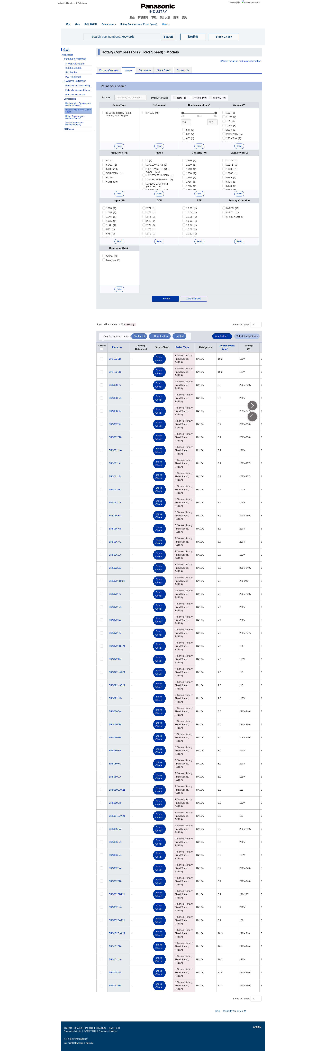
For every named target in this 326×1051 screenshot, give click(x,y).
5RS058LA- (115, 411)
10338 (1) (232, 169)
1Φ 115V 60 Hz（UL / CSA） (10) (157, 170)
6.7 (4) (190, 138)
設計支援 (165, 17)
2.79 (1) (151, 233)
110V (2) (231, 117)
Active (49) (200, 97)
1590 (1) (191, 164)
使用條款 (89, 1028)
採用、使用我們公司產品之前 (230, 1011)
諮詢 (184, 17)
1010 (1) (111, 208)
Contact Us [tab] (183, 70)
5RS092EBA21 (117, 894)
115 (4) (230, 121)
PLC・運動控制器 (73, 77)
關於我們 (68, 1028)
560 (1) (110, 229)
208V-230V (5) (234, 134)
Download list (161, 336)
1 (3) (149, 160)
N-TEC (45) (232, 208)
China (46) (112, 255)
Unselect (179, 336)
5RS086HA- (115, 842)
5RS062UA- (115, 502)
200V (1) (231, 129)
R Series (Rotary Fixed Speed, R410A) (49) (118, 114)
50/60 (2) (111, 164)
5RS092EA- (115, 868)
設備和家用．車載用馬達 (75, 81)
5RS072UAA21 (117, 672)
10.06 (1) (191, 221)
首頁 (68, 24)
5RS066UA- (115, 554)
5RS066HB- (115, 528)
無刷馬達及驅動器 (73, 68)
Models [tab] (128, 70)
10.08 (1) (191, 229)
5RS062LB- (115, 476)
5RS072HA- (115, 607)
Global (257, 2)
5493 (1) (231, 186)
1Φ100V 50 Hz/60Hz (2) (159, 179)
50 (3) (109, 160)
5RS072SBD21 (117, 646)
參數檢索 (192, 36)
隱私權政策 (101, 1028)
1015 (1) (111, 212)
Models (165, 24)
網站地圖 (78, 1028)
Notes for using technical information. (242, 61)
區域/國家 (256, 1027)
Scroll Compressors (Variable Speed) (74, 123)
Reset (119, 146)
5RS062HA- (115, 450)
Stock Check (224, 36)
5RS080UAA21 (117, 789)
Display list (139, 336)
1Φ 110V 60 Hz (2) (156, 164)
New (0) (182, 97)
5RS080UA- (115, 776)
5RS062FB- (115, 437)
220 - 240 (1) (233, 138)
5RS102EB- (115, 946)
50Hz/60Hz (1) (114, 173)
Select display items (247, 336)
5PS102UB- (115, 358)
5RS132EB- (115, 985)
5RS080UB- (115, 802)
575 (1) (110, 233)
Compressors (109, 24)
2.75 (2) (151, 216)
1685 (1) (191, 177)
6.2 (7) (190, 134)
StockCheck (158, 359)
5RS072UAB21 (117, 685)
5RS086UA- (115, 855)
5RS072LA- (115, 633)
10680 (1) (232, 173)
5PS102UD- (115, 372)
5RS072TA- (115, 659)
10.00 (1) (191, 208)
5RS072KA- (115, 620)
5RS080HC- (115, 763)
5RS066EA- (115, 515)
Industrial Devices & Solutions (72, 3)
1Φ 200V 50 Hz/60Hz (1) (160, 175)
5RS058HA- (115, 398)
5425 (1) (231, 181)
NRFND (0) (219, 97)
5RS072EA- (115, 567)
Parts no (106, 97)
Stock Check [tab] (164, 70)
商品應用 (143, 17)
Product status (159, 98)
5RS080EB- (115, 724)
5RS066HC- (115, 541)
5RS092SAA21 (117, 920)
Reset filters (220, 336)
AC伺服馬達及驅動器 (75, 63)
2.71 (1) (151, 208)
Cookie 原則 (234, 2)
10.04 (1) (191, 212)
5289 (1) (231, 177)
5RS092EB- (115, 881)
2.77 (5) (151, 225)
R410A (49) (152, 112)
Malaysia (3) (113, 260)
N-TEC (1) (232, 212)
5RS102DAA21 (117, 933)
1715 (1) (191, 181)
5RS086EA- (115, 829)
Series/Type (182, 347)
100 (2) (230, 112)
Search (166, 298)
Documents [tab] (145, 70)
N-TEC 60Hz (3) (235, 216)
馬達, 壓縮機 (90, 24)
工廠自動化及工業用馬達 (75, 59)
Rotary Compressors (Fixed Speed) (138, 24)
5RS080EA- (115, 711)
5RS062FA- (115, 424)
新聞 (175, 17)
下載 (154, 17)
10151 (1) (232, 164)
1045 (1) (111, 216)
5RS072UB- (115, 698)
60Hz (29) (112, 181)
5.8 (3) (190, 129)
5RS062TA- (115, 489)
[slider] (182, 113)
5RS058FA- (115, 385)
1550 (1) (191, 160)
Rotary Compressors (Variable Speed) (74, 117)
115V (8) (231, 125)
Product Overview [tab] (108, 70)
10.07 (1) (191, 225)
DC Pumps (69, 129)
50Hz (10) (112, 169)
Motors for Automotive (75, 94)
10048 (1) (232, 160)
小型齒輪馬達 (71, 72)
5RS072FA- (115, 594)
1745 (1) (191, 186)
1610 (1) (191, 169)
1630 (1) (191, 173)
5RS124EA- (115, 972)
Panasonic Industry (72, 1031)
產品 (132, 17)
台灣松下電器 (90, 1031)
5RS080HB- (115, 750)
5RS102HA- (115, 959)
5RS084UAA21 (117, 816)
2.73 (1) (151, 212)
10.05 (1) (191, 216)
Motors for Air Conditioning (77, 85)
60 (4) (109, 177)
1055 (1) (111, 221)
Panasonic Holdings (108, 1031)
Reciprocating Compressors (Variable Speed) (78, 104)
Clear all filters (193, 298)
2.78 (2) (151, 229)
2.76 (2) (151, 221)
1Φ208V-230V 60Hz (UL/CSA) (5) (157, 185)
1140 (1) (111, 225)
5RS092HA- (115, 907)
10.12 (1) (191, 233)
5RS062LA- (115, 463)
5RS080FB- (115, 737)
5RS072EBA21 (117, 581)
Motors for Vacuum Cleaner (77, 90)
